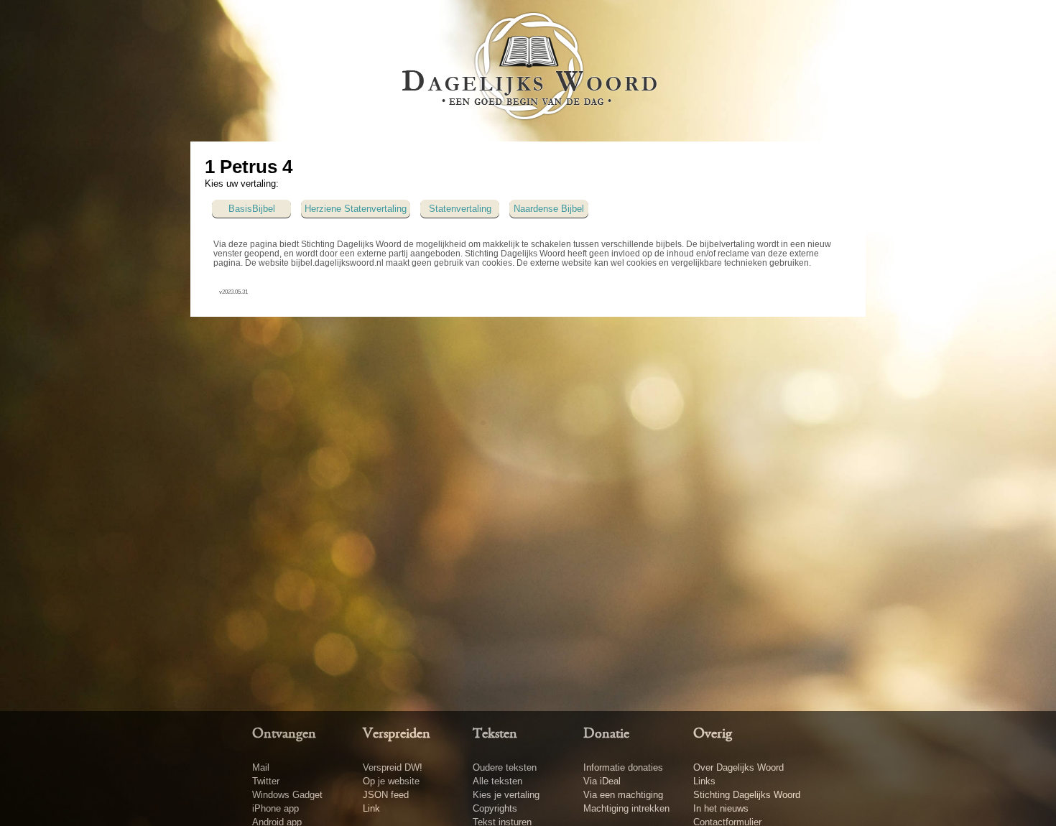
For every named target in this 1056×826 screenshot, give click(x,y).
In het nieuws (721, 808)
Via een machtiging (623, 794)
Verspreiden (396, 734)
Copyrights (495, 808)
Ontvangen (284, 734)
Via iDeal (602, 781)
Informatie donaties (623, 767)
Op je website (391, 781)
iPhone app (275, 808)
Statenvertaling (460, 208)
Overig (712, 734)
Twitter (265, 781)
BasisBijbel (251, 208)
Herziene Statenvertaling (356, 208)
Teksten (495, 734)
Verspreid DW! (392, 767)
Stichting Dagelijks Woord (746, 794)
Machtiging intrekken (626, 808)
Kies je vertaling (506, 794)
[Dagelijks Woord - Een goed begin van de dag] (528, 69)
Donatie (606, 734)
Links (704, 781)
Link (371, 808)
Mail (260, 767)
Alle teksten (497, 781)
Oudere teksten (505, 767)
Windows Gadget (287, 794)
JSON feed (386, 794)
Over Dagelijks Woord (738, 767)
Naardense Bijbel (549, 208)
